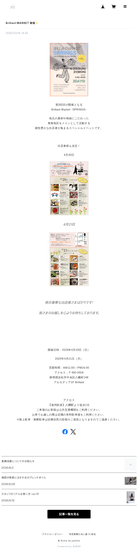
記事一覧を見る (69, 514)
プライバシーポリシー (52, 534)
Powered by (65, 546)
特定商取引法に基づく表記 (82, 534)
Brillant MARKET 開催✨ (22, 22)
